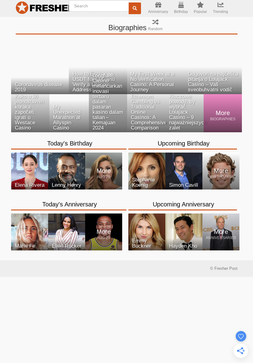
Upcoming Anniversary (183, 204)
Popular (200, 12)
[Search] (135, 8)
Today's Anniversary (69, 204)
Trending (220, 12)
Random (155, 29)
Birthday (181, 12)
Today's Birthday (69, 143)
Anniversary (158, 12)
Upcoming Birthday (183, 143)
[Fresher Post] (44, 8)
